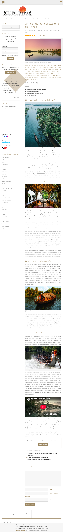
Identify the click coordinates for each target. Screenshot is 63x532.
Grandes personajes (6, 181)
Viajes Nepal (4, 223)
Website (51, 500)
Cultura (3, 162)
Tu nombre (4, 46)
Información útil (5, 193)
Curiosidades (5, 164)
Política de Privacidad (13, 55)
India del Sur (55, 151)
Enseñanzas (4, 171)
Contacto (4, 522)
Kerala (27, 316)
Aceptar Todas (20, 530)
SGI (34, 30)
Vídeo (26, 32)
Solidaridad (4, 209)
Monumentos (5, 202)
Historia (3, 183)
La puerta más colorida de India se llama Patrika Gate (47, 514)
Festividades (4, 176)
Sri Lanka (4, 212)
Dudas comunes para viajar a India (38, 457)
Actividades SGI (5, 157)
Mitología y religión (6, 197)
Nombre (51, 489)
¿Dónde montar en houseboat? (34, 93)
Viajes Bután (4, 216)
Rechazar (43, 530)
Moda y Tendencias (6, 200)
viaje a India (40, 173)
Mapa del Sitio (10, 522)
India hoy (4, 190)
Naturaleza (46, 30)
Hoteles (3, 186)
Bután (3, 159)
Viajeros (3, 214)
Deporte (3, 167)
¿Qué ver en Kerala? (31, 95)
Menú (61, 2)
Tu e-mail (4, 51)
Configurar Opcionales (32, 530)
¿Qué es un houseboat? (32, 91)
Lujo (3, 195)
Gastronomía (5, 178)
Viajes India (56, 30)
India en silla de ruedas (7, 188)
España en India (5, 174)
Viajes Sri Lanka (5, 226)
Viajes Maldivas (5, 221)
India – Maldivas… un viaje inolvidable (39, 459)
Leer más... (17, 97)
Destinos (39, 30)
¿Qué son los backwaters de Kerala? (35, 89)
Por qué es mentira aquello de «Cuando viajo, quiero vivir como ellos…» (15, 514)
